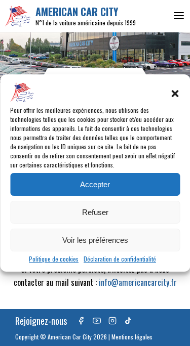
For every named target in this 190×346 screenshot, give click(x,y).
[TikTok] (128, 321)
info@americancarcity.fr (138, 282)
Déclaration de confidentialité (120, 258)
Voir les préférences (95, 240)
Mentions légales (132, 336)
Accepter (95, 184)
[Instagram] (112, 321)
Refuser (95, 212)
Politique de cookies (54, 258)
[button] (175, 94)
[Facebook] (81, 321)
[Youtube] (97, 321)
